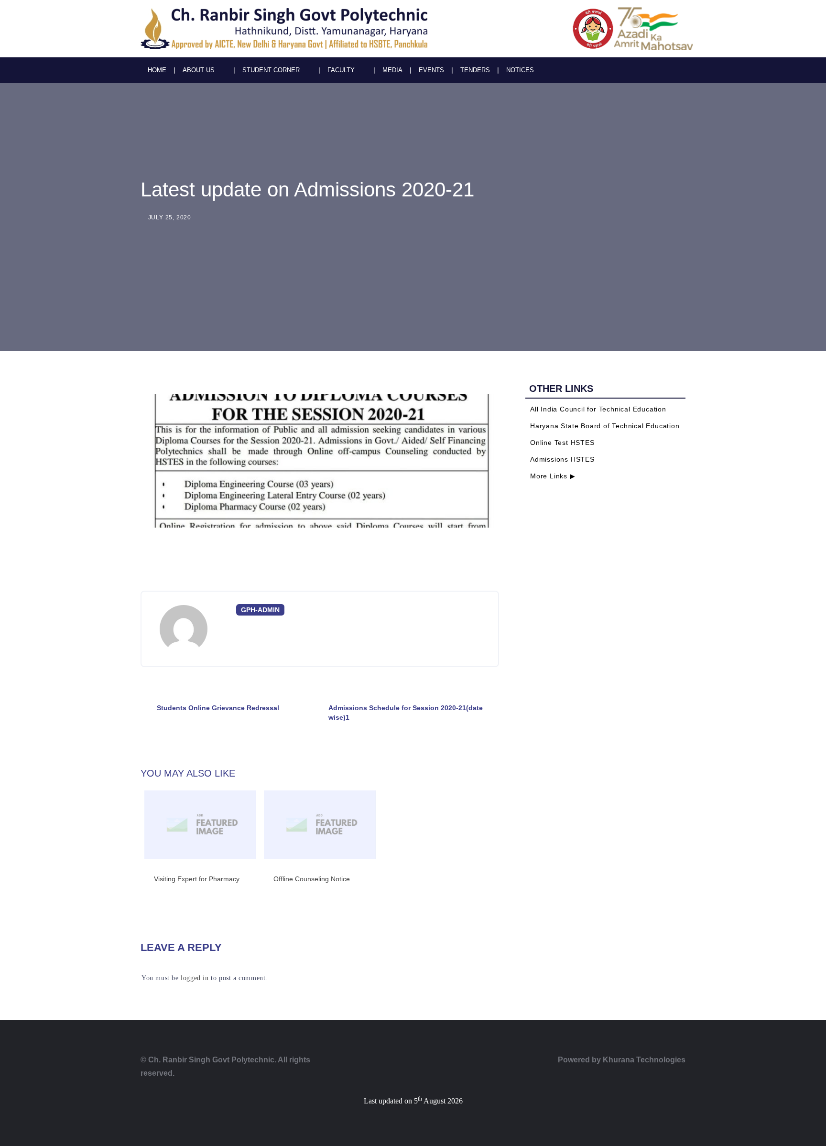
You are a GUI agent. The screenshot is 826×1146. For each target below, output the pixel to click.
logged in (194, 978)
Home (157, 70)
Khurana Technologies (644, 1060)
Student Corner (271, 70)
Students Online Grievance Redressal (218, 708)
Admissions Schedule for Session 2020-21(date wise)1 (405, 712)
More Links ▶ (553, 476)
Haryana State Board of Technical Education (605, 426)
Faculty (341, 70)
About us (199, 70)
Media (392, 70)
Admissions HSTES (562, 459)
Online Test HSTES (562, 442)
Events (431, 70)
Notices (520, 70)
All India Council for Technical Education (598, 409)
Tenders (475, 70)
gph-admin (260, 610)
